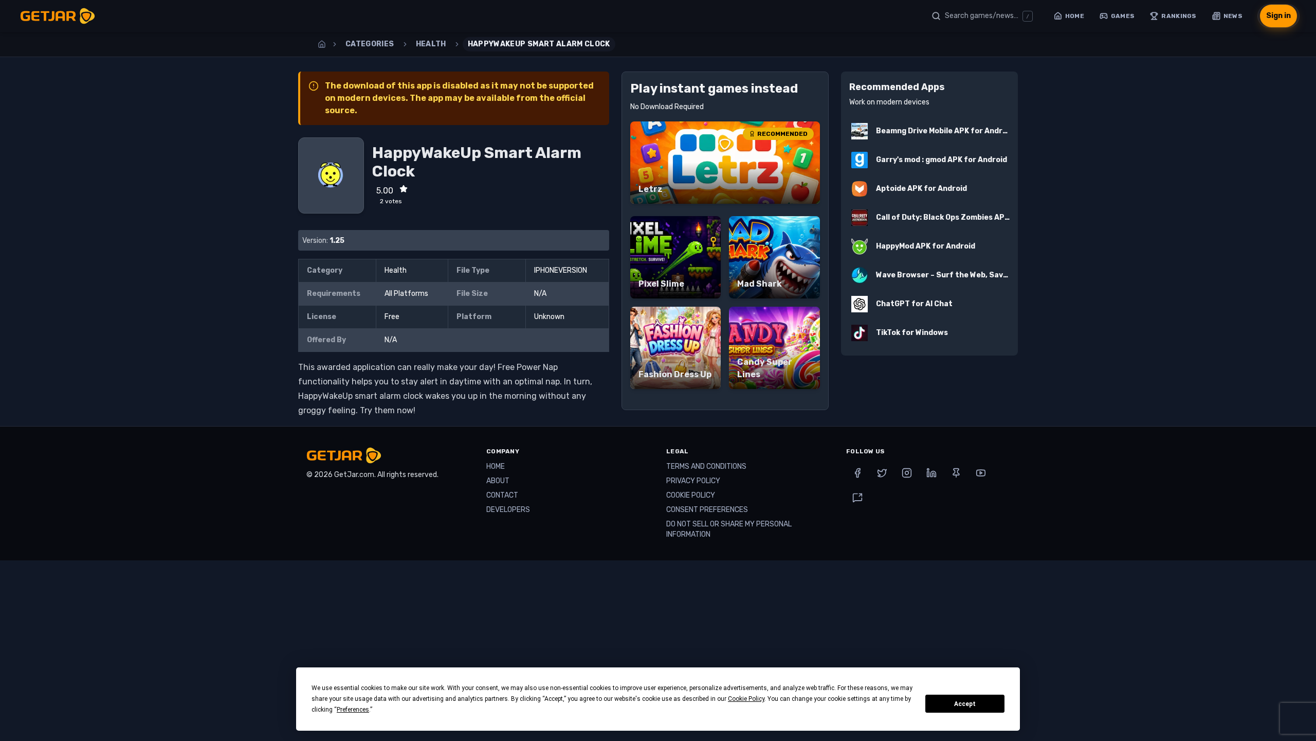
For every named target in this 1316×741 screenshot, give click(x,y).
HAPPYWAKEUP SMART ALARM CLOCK (539, 44)
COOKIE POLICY (690, 495)
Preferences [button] (353, 709)
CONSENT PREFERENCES (707, 509)
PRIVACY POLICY (693, 481)
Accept (965, 704)
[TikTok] (857, 497)
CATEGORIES (369, 44)
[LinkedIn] (931, 473)
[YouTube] (981, 473)
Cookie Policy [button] (746, 698)
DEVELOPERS (508, 509)
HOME (495, 466)
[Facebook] (857, 473)
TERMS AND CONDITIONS (706, 466)
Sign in (1278, 15)
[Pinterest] (956, 473)
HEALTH (431, 44)
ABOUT (497, 481)
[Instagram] (906, 473)
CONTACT (502, 495)
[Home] (322, 44)
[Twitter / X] (882, 473)
